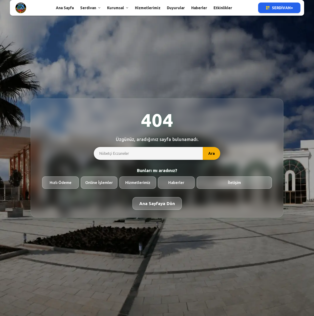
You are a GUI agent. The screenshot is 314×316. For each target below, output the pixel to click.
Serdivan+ (282, 8)
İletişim (234, 182)
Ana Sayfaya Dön (157, 203)
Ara (211, 153)
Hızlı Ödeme (60, 182)
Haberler (176, 182)
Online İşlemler (99, 182)
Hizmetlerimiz (137, 182)
